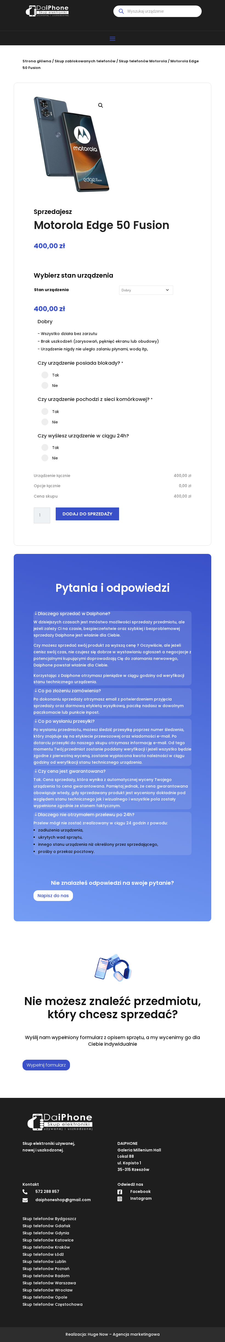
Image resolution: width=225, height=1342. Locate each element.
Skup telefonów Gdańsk (46, 1226)
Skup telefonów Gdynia (45, 1233)
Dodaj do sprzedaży (87, 514)
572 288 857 (47, 1191)
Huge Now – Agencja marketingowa (124, 1334)
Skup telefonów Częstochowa (52, 1304)
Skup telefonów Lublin (44, 1261)
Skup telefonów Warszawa (49, 1283)
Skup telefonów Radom (45, 1276)
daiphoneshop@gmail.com (63, 1200)
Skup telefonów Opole (44, 1297)
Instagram (141, 1198)
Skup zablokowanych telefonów (85, 61)
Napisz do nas (53, 895)
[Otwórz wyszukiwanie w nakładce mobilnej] (158, 11)
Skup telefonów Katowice (48, 1240)
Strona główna (36, 61)
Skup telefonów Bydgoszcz (49, 1218)
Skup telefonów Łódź (43, 1254)
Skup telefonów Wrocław (47, 1290)
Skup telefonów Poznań (45, 1268)
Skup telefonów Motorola (143, 61)
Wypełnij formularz (46, 1065)
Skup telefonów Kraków (46, 1247)
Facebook (140, 1191)
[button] (101, 105)
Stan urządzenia (51, 289)
